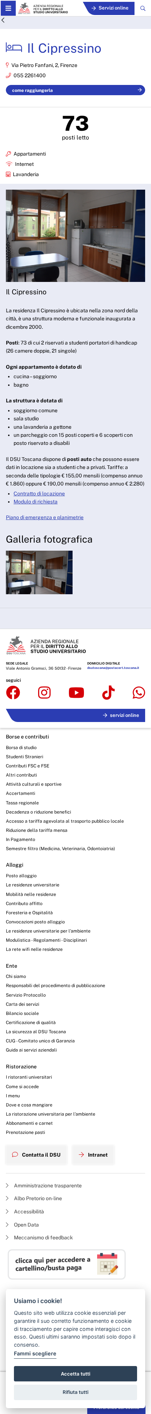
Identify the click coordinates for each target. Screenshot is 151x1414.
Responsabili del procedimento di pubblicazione (55, 985)
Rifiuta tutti (75, 1392)
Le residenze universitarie (32, 885)
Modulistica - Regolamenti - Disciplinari (46, 940)
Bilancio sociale (22, 1013)
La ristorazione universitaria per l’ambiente (50, 1114)
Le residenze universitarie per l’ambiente (48, 931)
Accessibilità (28, 1211)
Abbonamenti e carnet (29, 1123)
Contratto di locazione (39, 493)
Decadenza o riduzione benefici (38, 812)
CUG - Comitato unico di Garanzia (40, 1040)
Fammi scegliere (35, 1353)
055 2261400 (30, 75)
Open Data (26, 1225)
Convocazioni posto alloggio (35, 921)
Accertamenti (20, 793)
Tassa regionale (22, 802)
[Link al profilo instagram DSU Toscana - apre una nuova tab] (44, 693)
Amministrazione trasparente (47, 1185)
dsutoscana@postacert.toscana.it (113, 668)
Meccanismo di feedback (43, 1237)
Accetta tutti (75, 1374)
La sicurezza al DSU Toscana (36, 1031)
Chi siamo (16, 976)
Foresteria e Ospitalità (29, 912)
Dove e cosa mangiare (29, 1105)
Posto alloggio (21, 875)
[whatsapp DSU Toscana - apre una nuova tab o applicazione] (139, 693)
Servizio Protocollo (26, 995)
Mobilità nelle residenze (31, 894)
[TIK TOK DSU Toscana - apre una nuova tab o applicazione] (108, 693)
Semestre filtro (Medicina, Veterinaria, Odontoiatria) (60, 848)
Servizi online (114, 8)
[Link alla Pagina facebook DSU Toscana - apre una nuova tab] (13, 693)
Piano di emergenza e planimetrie (45, 517)
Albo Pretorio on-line (37, 1198)
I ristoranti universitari (29, 1077)
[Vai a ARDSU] (43, 8)
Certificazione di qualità (31, 1022)
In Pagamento (20, 839)
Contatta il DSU (40, 1155)
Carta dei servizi (22, 1004)
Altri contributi (21, 775)
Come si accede (22, 1086)
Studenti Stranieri (24, 756)
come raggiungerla (32, 90)
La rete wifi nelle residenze (34, 949)
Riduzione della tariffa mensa (36, 830)
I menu (13, 1095)
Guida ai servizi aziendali (31, 1050)
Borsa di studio (21, 747)
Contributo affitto (24, 903)
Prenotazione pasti (25, 1132)
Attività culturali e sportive (34, 784)
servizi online (124, 715)
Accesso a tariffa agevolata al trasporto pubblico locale (65, 821)
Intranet (97, 1155)
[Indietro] (3, 20)
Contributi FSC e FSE (27, 766)
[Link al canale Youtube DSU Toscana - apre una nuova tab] (76, 693)
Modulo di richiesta (36, 502)
